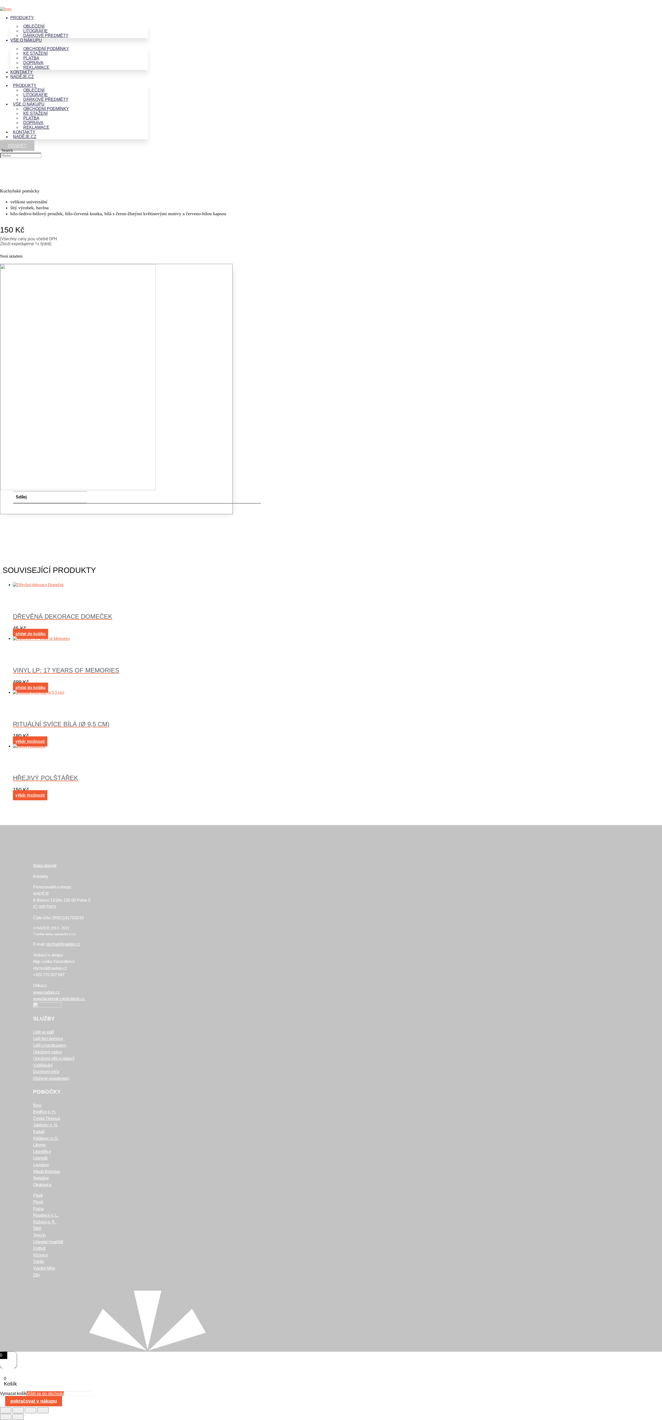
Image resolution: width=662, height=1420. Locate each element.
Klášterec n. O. (45, 1138)
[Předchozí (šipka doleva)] (5, 1417)
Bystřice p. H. (44, 1112)
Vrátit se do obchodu (45, 1393)
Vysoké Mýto (44, 1268)
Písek (38, 1195)
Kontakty (21, 72)
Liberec (39, 1145)
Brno (37, 1105)
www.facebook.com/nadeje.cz (59, 999)
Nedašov (41, 1178)
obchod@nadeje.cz (63, 944)
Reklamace (36, 67)
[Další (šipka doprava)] (18, 1417)
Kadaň (39, 1132)
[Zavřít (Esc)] (43, 1410)
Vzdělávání (43, 1065)
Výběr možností (30, 741)
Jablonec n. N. (45, 1125)
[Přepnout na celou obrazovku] (18, 1410)
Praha (38, 1209)
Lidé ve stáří (43, 1032)
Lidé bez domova (48, 1038)
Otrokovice (42, 1185)
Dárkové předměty (46, 35)
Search (7, 150)
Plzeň (38, 1202)
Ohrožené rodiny (47, 1052)
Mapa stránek (45, 865)
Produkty (22, 18)
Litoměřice (42, 1151)
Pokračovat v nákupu (33, 1401)
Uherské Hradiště (48, 1242)
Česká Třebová (46, 1118)
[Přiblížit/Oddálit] (5, 1410)
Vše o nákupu (26, 40)
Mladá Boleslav (46, 1171)
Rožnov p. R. (44, 1222)
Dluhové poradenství (51, 1078)
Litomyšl (40, 1158)
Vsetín (38, 1261)
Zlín (36, 1275)
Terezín (39, 1235)
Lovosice (41, 1165)
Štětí (37, 1228)
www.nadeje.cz (46, 992)
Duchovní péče (46, 1072)
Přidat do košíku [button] (31, 633)
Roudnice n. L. (46, 1215)
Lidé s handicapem (49, 1045)
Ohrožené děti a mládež (53, 1058)
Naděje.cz (22, 76)
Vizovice (40, 1255)
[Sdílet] (30, 1410)
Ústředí (39, 1248)
